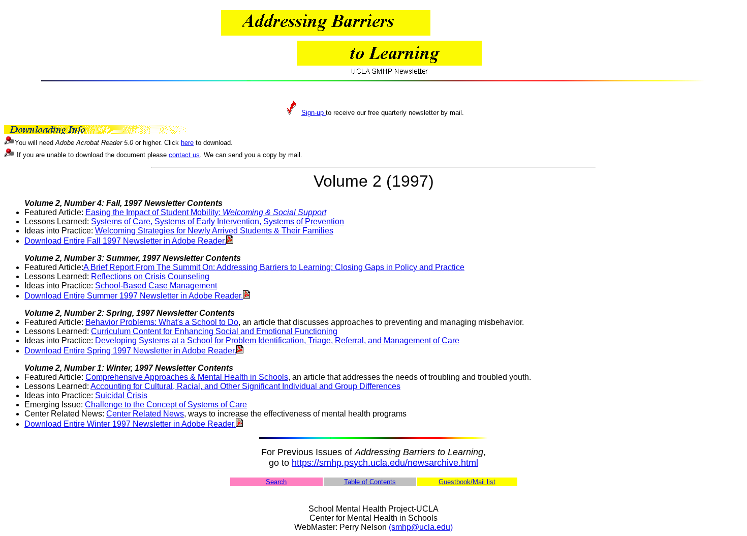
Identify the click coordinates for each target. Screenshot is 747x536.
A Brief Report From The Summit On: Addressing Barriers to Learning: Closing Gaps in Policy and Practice (273, 267)
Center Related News (145, 413)
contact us (184, 155)
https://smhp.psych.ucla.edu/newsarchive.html (385, 463)
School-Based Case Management (156, 285)
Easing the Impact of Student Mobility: (205, 212)
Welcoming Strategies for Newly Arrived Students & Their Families (214, 230)
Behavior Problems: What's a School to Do (161, 322)
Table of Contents (370, 482)
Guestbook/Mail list (467, 482)
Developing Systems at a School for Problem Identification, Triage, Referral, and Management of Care (277, 340)
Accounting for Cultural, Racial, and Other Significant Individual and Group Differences (245, 386)
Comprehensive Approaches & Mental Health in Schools (186, 377)
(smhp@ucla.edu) (421, 527)
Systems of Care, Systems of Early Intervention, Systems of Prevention (217, 221)
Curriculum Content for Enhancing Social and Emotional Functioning (214, 331)
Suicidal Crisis (121, 395)
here (187, 142)
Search (276, 482)
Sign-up (313, 112)
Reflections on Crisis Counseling (150, 276)
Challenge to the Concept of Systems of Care (166, 404)
